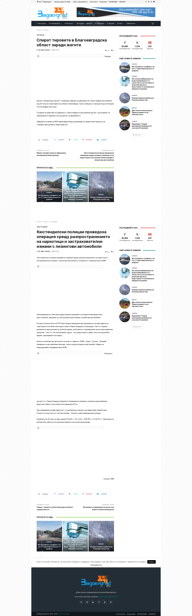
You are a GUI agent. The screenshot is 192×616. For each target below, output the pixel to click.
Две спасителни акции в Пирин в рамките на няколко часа (142, 112)
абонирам (150, 41)
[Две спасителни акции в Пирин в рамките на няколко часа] (124, 111)
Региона (46, 30)
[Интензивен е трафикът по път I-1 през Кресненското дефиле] (49, 186)
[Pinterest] (99, 602)
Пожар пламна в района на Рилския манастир (101, 198)
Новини (49, 192)
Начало (39, 30)
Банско (134, 108)
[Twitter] (151, 1)
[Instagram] (148, 1)
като (125, 41)
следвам (137, 41)
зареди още (137, 135)
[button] (152, 23)
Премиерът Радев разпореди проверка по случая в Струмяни (142, 126)
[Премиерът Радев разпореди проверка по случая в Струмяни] (124, 125)
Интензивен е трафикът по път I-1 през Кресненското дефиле (49, 197)
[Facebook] (146, 1)
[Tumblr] (105, 602)
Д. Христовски (44, 50)
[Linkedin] (93, 602)
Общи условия (63, 614)
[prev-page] (38, 205)
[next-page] (41, 205)
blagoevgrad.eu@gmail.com (107, 596)
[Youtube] (154, 1)
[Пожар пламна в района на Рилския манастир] (101, 186)
